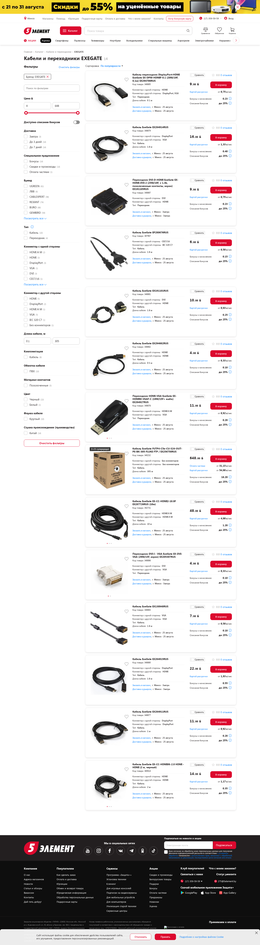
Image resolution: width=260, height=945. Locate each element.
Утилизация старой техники (121, 906)
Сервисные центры (116, 910)
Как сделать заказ (66, 874)
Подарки (154, 883)
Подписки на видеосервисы (121, 892)
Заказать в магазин (141, 106)
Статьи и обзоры (33, 888)
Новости (28, 883)
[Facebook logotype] (109, 850)
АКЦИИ (32, 40)
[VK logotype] (120, 850)
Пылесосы (79, 40)
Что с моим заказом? (139, 18)
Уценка (46, 40)
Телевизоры (97, 40)
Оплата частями (197, 465)
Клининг (111, 883)
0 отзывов (226, 75)
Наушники (225, 40)
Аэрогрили (183, 40)
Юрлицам (73, 18)
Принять (165, 936)
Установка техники (116, 879)
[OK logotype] (142, 850)
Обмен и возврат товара (70, 888)
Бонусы (153, 888)
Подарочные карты (92, 18)
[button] (236, 40)
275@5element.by (227, 881)
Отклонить (141, 936)
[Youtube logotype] (87, 850)
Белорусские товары (160, 879)
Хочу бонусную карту (179, 18)
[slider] (26, 113)
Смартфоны (61, 40)
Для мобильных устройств (120, 897)
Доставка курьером (141, 110)
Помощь (60, 18)
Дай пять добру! (33, 901)
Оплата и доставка (115, 18)
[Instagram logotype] (98, 850)
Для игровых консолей (118, 888)
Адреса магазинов (34, 879)
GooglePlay (191, 892)
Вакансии (29, 892)
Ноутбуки (115, 40)
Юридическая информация (71, 892)
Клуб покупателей (192, 868)
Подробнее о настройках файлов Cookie (202, 936)
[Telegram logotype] (131, 850)
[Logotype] (37, 31)
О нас (27, 874)
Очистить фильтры (51, 443)
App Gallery (229, 892)
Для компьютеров (116, 901)
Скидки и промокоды (160, 874)
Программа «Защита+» (119, 874)
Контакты (159, 18)
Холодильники (134, 40)
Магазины (47, 18)
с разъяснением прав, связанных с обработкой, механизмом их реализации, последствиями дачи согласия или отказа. (200, 856)
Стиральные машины (160, 40)
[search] (188, 31)
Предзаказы (155, 897)
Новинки (154, 901)
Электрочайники (204, 40)
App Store (210, 892)
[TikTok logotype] (153, 850)
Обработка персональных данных (75, 897)
